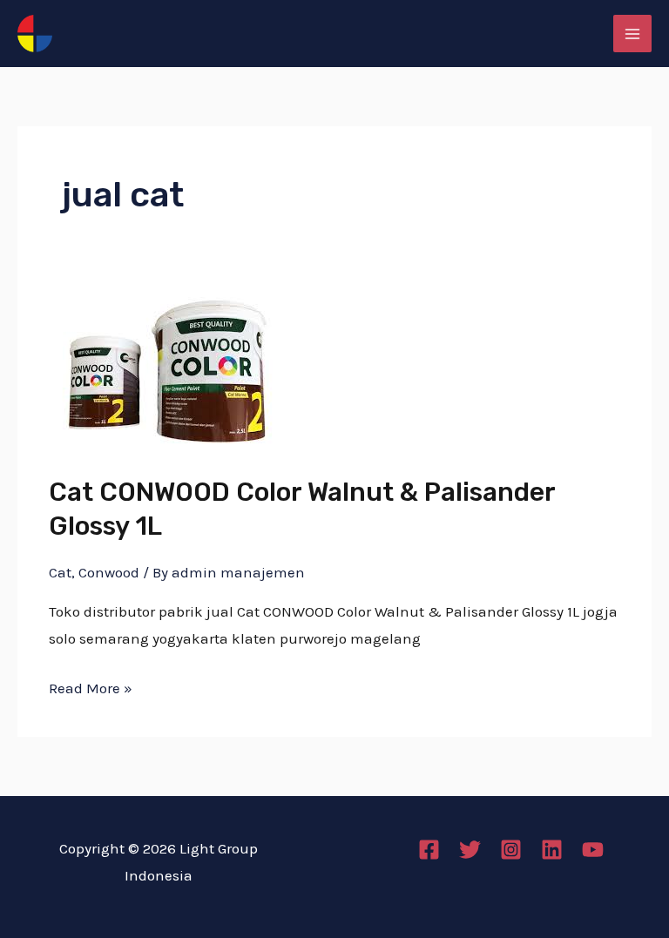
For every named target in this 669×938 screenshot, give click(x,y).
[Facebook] (429, 849)
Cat (60, 572)
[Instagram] (511, 849)
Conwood (108, 572)
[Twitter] (470, 849)
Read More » (90, 686)
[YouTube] (593, 849)
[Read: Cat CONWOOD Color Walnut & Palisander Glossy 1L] (165, 370)
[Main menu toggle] (632, 34)
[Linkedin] (552, 849)
